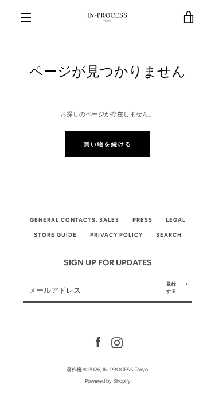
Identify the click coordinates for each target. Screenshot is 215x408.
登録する (171, 287)
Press (142, 220)
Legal (176, 220)
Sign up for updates (108, 262)
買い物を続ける (108, 144)
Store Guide (55, 235)
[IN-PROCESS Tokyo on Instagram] (117, 342)
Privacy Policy (116, 235)
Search (169, 235)
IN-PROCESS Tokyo (125, 369)
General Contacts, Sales (74, 220)
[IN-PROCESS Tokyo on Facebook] (98, 342)
